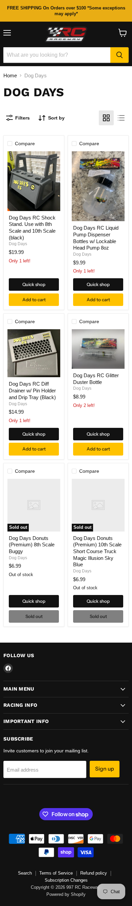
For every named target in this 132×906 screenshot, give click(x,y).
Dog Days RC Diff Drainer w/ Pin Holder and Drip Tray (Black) (32, 390)
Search (25, 873)
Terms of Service (56, 873)
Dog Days (18, 243)
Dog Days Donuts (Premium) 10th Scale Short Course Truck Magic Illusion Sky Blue (97, 551)
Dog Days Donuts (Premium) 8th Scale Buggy (31, 544)
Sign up (104, 769)
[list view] (121, 117)
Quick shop (33, 284)
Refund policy (93, 873)
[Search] (119, 55)
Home (10, 75)
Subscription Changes (66, 880)
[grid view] (106, 117)
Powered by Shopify (66, 894)
